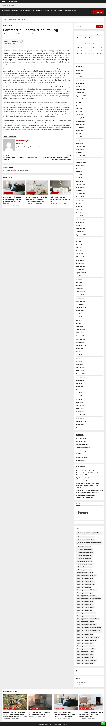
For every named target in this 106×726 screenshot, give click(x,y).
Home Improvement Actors (85, 578)
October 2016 (80, 418)
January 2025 (80, 118)
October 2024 (80, 127)
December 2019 (80, 298)
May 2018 (79, 358)
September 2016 (81, 421)
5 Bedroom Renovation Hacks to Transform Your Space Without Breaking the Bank (36, 199)
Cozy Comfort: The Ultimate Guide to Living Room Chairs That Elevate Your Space (91, 714)
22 (97, 50)
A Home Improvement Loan (85, 537)
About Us (18, 14)
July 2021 (78, 241)
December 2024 (80, 121)
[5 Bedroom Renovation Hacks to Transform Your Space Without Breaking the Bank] (37, 187)
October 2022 (80, 197)
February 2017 (80, 405)
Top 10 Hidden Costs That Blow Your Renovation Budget (39, 713)
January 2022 (80, 222)
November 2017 (80, 377)
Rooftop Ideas (8, 14)
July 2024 (78, 134)
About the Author (10, 44)
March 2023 (79, 181)
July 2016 (78, 427)
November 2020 (80, 266)
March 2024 (79, 143)
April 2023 (79, 178)
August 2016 (79, 424)
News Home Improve (27, 10)
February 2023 (80, 184)
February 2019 (80, 329)
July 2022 (78, 203)
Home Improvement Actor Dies (86, 575)
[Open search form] (89, 12)
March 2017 (79, 402)
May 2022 (79, 209)
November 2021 (80, 228)
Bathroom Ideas (70, 10)
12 (85, 47)
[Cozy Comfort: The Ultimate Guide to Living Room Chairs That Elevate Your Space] (91, 702)
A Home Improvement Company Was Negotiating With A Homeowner (88, 533)
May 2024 (79, 137)
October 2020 (80, 269)
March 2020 (79, 288)
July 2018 (78, 352)
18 (81, 50)
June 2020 (79, 279)
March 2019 (79, 326)
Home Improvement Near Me (86, 646)
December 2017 (80, 374)
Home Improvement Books (85, 604)
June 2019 (79, 317)
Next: (57, 157)
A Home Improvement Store (85, 540)
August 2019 (79, 310)
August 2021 (79, 238)
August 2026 (79, 70)
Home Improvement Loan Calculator (88, 637)
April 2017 (79, 399)
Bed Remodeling (56, 10)
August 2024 (79, 130)
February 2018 (80, 367)
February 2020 (80, 292)
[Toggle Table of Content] (20, 41)
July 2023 (78, 168)
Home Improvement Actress (85, 581)
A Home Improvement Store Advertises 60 (89, 543)
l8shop (78, 685)
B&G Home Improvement (84, 549)
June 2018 (79, 355)
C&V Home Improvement (84, 567)
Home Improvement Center (85, 621)
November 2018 (80, 339)
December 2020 (80, 263)
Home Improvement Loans (85, 643)
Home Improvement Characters (86, 624)
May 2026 (79, 77)
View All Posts (34, 147)
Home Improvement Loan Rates (86, 640)
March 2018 (79, 364)
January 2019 (80, 333)
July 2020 (78, 276)
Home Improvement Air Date (86, 584)
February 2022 (80, 219)
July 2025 (78, 102)
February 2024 (80, 146)
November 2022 (80, 194)
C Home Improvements (84, 570)
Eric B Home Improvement (85, 573)
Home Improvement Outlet (85, 652)
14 (93, 47)
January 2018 (80, 370)
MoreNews (56, 724)
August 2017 (79, 386)
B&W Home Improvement (84, 555)
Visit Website (21, 147)
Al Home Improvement (84, 547)
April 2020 (79, 285)
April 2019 (79, 323)
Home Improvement (82, 444)
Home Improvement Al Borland (86, 590)
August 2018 (79, 348)
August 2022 (79, 200)
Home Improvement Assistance (86, 596)
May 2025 (79, 108)
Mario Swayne (8, 33)
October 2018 (80, 342)
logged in (13, 170)
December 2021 (80, 225)
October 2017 (80, 380)
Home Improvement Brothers (86, 613)
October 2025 (80, 92)
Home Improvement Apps (84, 593)
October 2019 (80, 304)
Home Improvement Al (84, 587)
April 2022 (79, 213)
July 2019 (78, 314)
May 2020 (79, 282)
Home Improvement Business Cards (88, 619)
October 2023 (80, 159)
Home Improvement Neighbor (86, 649)
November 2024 (80, 124)
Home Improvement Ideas (85, 634)
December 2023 (80, 152)
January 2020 (80, 295)
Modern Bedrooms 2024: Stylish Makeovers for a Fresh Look (60, 199)
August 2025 (79, 99)
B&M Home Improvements (85, 552)
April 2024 (79, 140)
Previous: (20, 157)
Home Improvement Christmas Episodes (89, 627)
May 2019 (79, 320)
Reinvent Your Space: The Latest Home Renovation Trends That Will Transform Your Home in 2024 (88, 473)
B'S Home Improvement (84, 558)
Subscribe (99, 12)
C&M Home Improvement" (85, 564)
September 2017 (81, 383)
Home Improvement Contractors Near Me (88, 630)
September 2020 (81, 273)
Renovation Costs (42, 10)
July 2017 (78, 389)
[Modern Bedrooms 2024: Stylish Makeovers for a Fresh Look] (60, 187)
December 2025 (80, 86)
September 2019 (81, 307)
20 (89, 50)
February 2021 (80, 257)
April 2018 (79, 361)
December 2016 (80, 412)
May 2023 (79, 175)
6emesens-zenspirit (81, 683)
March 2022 (79, 216)
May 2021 (79, 247)
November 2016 (80, 415)
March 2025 (79, 115)
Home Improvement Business (86, 616)
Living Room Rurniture (10, 10)
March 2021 (79, 254)
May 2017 (79, 396)
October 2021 (80, 231)
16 (101, 47)
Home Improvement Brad (84, 610)
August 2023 (79, 165)
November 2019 (80, 301)
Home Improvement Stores (85, 657)
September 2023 (81, 162)
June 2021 (79, 244)
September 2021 (81, 235)
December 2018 (80, 336)
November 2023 (80, 156)
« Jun (77, 60)
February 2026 (80, 80)
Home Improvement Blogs (85, 601)
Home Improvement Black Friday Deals (89, 598)
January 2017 (80, 408)
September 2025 (81, 96)
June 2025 (79, 105)
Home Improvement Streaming (86, 660)
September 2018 (81, 345)
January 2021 (80, 260)
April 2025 (79, 111)
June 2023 (79, 171)
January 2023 (80, 187)
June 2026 (79, 74)
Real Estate (79, 454)
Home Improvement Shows (85, 654)
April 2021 (79, 250)
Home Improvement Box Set (85, 607)
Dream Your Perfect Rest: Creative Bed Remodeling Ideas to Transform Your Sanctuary (12, 200)
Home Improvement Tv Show (86, 663)
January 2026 (80, 83)
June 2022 (79, 206)
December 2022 (80, 190)
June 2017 (79, 393)
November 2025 (80, 89)
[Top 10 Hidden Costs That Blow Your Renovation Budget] (40, 702)
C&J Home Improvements (84, 561)
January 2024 (80, 149)
